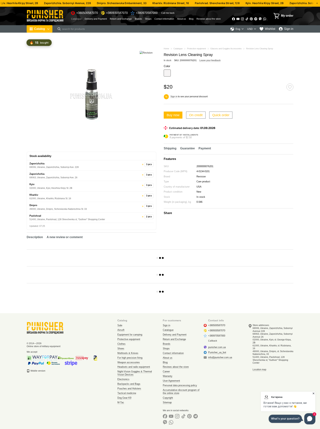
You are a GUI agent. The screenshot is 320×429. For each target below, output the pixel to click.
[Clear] (167, 73)
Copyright (168, 397)
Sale (119, 325)
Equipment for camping (129, 334)
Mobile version (37, 371)
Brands (138, 19)
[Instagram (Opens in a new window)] (242, 18)
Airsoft (120, 330)
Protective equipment (128, 339)
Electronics (123, 379)
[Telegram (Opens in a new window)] (255, 18)
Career (166, 371)
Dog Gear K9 (124, 397)
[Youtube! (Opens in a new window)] (237, 18)
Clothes (121, 343)
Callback (212, 340)
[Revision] (146, 52)
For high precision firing (129, 357)
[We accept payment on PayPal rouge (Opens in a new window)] (36, 363)
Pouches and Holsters (129, 388)
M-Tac (120, 402)
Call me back (167, 13)
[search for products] (59, 29)
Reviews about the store (208, 19)
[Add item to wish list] (289, 87)
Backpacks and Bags (128, 383)
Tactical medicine (126, 393)
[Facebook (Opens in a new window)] (233, 18)
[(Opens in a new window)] (71, 363)
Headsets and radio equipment (133, 366)
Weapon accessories (128, 362)
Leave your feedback (210, 60)
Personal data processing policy (180, 385)
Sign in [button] (173, 96)
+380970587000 (147, 12)
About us (181, 19)
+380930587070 (117, 12)
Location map (259, 369)
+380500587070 (87, 12)
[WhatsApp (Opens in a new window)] (264, 18)
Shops (148, 19)
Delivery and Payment (96, 19)
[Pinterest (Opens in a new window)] (251, 18)
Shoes (120, 348)
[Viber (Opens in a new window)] (260, 18)
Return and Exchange (121, 19)
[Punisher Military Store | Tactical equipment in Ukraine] (45, 328)
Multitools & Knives (127, 353)
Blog (191, 19)
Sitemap (167, 402)
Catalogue (76, 19)
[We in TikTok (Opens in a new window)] (246, 18)
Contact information (164, 19)
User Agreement (171, 380)
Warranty (167, 376)
